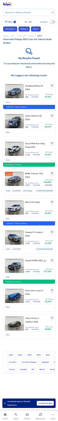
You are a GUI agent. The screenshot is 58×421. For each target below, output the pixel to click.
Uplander (45, 362)
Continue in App (45, 403)
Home (5, 35)
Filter (11, 22)
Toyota (12, 369)
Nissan (42, 369)
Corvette (13, 362)
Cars (13, 35)
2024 (29, 355)
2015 (35, 29)
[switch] (52, 22)
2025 (20, 355)
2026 (11, 355)
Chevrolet (9, 29)
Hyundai (23, 369)
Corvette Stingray (29, 362)
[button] (29, 22)
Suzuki (52, 369)
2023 (38, 355)
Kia (33, 369)
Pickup (23, 29)
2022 (48, 355)
